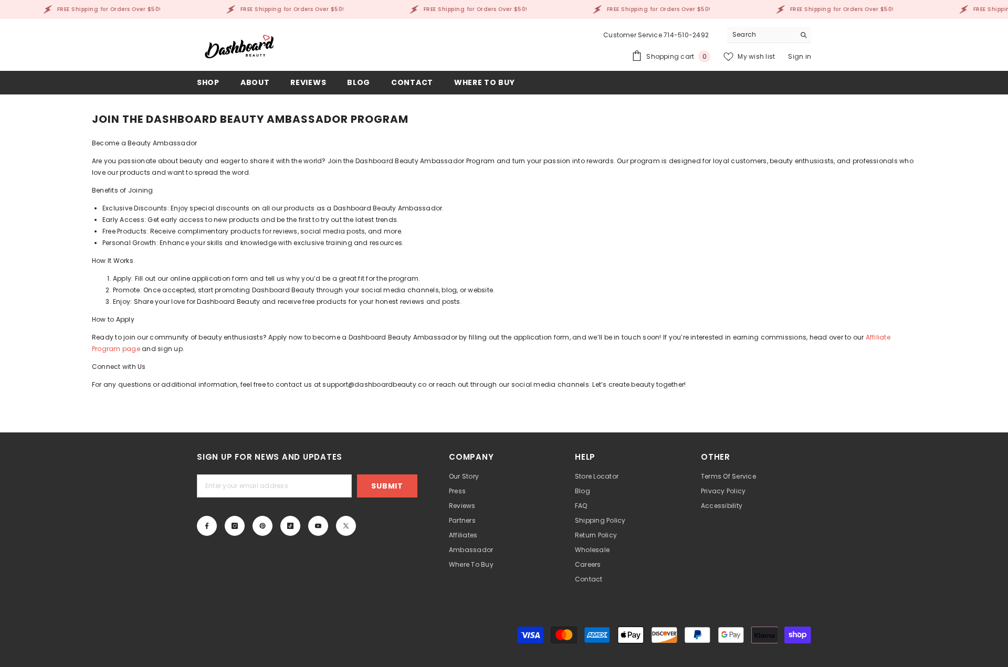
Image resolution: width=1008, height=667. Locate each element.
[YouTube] (318, 526)
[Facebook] (207, 526)
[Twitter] (346, 526)
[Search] (769, 35)
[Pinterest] (262, 526)
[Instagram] (235, 526)
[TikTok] (290, 526)
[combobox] (761, 35)
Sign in (799, 56)
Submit (387, 486)
